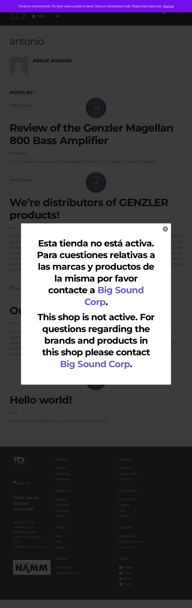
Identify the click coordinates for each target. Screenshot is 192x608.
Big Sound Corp (95, 364)
